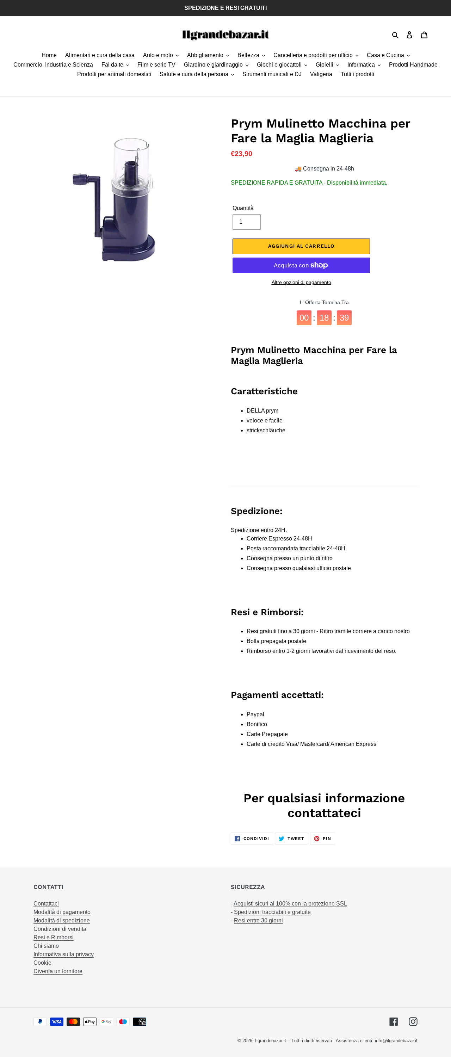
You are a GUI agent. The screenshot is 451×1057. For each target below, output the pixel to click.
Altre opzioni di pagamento (301, 282)
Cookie (42, 963)
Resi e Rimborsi (53, 937)
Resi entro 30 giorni (258, 920)
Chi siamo (46, 946)
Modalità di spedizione (61, 920)
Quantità (243, 208)
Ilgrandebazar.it (270, 1040)
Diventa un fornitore (57, 971)
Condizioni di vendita (59, 929)
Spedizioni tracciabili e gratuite (272, 912)
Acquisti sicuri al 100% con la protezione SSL (290, 904)
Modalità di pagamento (62, 912)
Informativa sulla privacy (63, 954)
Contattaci (46, 904)
